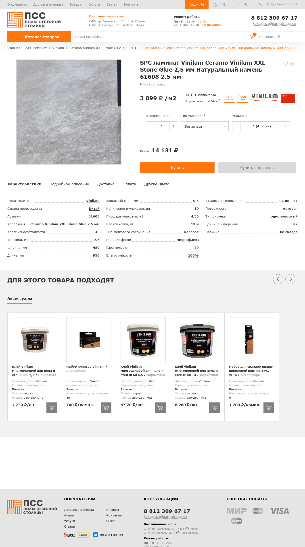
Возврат (76, 4)
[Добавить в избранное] (285, 63)
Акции (69, 515)
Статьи (112, 4)
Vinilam (93, 201)
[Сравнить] (292, 63)
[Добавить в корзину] (51, 407)
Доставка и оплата (48, 4)
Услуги (94, 4)
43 (97, 232)
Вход (270, 4)
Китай (94, 208)
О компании (17, 4)
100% (193, 255)
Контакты (131, 4)
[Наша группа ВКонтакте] (108, 535)
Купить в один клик (258, 168)
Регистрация (287, 4)
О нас (110, 521)
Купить (177, 168)
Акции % (197, 4)
